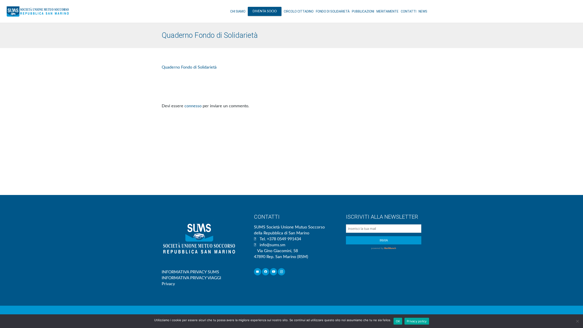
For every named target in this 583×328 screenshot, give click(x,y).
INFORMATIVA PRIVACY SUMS (190, 272)
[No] (577, 321)
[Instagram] (281, 272)
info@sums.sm (272, 245)
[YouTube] (273, 272)
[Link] (37, 11)
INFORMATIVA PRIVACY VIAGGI (191, 278)
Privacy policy (417, 321)
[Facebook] (265, 272)
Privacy (168, 284)
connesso (193, 106)
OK (398, 321)
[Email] (257, 272)
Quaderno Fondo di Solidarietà (189, 67)
